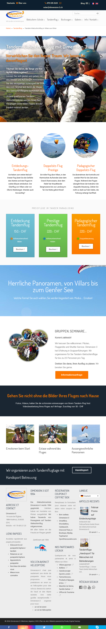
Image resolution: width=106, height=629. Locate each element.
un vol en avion (40, 607)
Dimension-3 (15, 621)
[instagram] (85, 588)
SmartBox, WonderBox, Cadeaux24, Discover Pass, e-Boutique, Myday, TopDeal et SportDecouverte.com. (68, 530)
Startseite (11, 3)
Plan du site (44, 621)
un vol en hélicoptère (43, 610)
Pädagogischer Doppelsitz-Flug (85, 168)
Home (8, 28)
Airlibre (62, 568)
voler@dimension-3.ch (53, 7)
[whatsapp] (93, 588)
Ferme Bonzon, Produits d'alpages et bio (66, 580)
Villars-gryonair (65, 565)
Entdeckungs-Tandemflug (20, 168)
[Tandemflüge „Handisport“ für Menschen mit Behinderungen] (84, 546)
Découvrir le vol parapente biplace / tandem (18, 548)
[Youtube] (89, 588)
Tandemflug (17, 28)
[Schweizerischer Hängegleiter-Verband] (41, 550)
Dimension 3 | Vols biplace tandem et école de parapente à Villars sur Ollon (15, 15)
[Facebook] (80, 588)
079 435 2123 (52, 3)
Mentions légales (27, 621)
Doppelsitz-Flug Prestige (53, 168)
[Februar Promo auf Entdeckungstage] (84, 515)
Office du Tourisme (66, 592)
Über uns (22, 3)
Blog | (85, 3)
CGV (36, 621)
